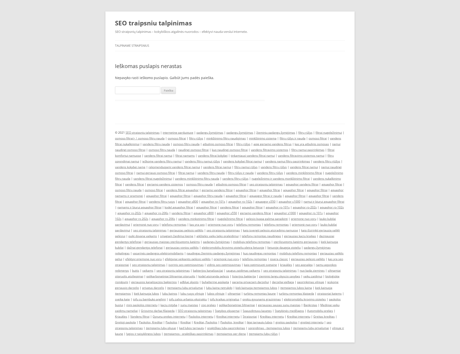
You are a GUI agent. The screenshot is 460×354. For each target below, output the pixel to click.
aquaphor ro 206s (163, 219)
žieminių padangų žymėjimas (275, 133)
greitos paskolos (286, 322)
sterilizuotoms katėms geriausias (296, 242)
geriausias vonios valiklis (182, 248)
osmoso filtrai (177, 138)
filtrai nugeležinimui (329, 133)
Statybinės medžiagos (289, 311)
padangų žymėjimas (209, 133)
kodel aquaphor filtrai (179, 207)
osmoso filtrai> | (126, 138)
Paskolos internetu (201, 316)
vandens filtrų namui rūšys (202, 161)
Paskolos (171, 322)
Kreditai (185, 322)
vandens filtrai (134, 184)
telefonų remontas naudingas (261, 236)
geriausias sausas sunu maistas (279, 305)
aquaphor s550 (227, 213)
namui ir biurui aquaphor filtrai (324, 202)
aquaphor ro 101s (311, 213)
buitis (135, 270)
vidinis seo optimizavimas (224, 265)
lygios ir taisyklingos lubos (143, 334)
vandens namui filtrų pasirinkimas (287, 161)
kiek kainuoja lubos (146, 293)
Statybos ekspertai (227, 311)
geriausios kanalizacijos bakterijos (154, 282)
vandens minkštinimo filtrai (304, 173)
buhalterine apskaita (215, 282)
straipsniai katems (329, 293)
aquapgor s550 (265, 202)
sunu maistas (189, 305)
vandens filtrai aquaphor (182, 190)
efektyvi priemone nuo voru (143, 259)
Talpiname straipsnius (132, 46)
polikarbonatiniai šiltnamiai (237, 305)
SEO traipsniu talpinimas (153, 23)
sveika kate (122, 299)
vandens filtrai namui (158, 156)
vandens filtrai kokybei (213, 156)
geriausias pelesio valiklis (308, 259)
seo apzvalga (304, 265)
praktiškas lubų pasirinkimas (226, 328)
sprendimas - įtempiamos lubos (269, 328)
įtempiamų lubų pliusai (161, 328)
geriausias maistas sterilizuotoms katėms (172, 242)
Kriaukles (121, 316)
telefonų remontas (174, 225)
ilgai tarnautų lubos (259, 322)
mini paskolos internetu (141, 305)
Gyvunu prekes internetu (169, 316)
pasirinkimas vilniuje (310, 282)
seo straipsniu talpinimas (266, 184)
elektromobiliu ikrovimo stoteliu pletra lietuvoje (233, 248)
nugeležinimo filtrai (230, 219)
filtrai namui (186, 173)
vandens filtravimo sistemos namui (301, 156)
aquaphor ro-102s (240, 202)
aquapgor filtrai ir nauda (265, 196)
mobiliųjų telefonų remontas (251, 242)
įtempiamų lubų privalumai (311, 328)
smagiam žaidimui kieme (176, 236)
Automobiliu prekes (320, 311)
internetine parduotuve (178, 133)
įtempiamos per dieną (231, 334)
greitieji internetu (311, 322)
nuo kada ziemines (312, 270)
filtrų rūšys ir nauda (292, 138)
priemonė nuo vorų (146, 225)
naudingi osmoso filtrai (193, 150)
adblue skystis (189, 282)
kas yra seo (197, 225)
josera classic (279, 259)
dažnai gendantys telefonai (145, 248)
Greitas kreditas (324, 316)
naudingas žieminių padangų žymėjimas (213, 253)
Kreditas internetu (272, 316)
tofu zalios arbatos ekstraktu (188, 299)
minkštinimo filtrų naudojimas (226, 138)
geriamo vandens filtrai (217, 190)
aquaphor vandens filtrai (302, 184)
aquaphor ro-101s (213, 202)
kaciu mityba (169, 305)
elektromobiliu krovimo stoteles (305, 299)
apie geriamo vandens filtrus (272, 144)
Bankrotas (310, 305)
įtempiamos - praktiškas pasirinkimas (188, 334)
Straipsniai (250, 316)
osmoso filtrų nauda (151, 138)
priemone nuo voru (303, 219)
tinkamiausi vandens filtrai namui (253, 156)
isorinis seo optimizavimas (186, 265)
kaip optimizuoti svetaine (260, 265)
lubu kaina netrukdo (219, 288)
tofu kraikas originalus (224, 299)
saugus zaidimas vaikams (243, 270)
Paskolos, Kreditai (150, 322)
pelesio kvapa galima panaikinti (267, 219)
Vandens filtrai (140, 316)
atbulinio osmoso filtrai (218, 144)
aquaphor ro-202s (305, 207)
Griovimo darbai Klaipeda (158, 311)
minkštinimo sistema (262, 138)
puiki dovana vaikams (142, 236)
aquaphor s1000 (289, 202)
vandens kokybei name (130, 167)
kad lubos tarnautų (191, 328)
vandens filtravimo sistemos (269, 150)
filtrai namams (185, 156)
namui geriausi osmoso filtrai (155, 173)
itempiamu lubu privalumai (185, 288)
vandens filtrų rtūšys (326, 161)
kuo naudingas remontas (259, 253)
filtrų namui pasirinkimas (307, 150)
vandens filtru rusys (162, 202)
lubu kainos (169, 293)
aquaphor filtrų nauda (208, 196)
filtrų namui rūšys (246, 167)
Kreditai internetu (228, 316)
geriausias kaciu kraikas (300, 236)
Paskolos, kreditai (232, 322)
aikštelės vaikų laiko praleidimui (217, 236)
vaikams (147, 270)
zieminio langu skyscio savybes (279, 276)
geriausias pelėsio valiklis (186, 230)
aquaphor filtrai (332, 184)
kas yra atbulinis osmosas (312, 144)
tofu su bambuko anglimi (149, 299)
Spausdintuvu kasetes (257, 311)
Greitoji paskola (125, 322)
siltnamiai (234, 293)
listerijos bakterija (244, 276)
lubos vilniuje (215, 293)
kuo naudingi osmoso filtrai (230, 150)
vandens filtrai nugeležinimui (152, 179)
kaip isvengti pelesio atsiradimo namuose (270, 230)
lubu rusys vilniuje (192, 293)
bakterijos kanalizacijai (208, 270)
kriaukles (286, 265)
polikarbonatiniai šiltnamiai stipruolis (170, 276)
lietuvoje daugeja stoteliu (284, 248)
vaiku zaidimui (312, 276)
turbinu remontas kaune (260, 293)
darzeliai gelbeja (283, 282)
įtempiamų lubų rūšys (263, 334)
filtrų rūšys (305, 133)
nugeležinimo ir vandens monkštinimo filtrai (281, 179)
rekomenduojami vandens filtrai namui (174, 167)
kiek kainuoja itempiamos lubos (256, 288)
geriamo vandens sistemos (165, 184)
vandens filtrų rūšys (274, 167)
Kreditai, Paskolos (205, 322)
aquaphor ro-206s (156, 213)
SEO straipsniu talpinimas (143, 133)
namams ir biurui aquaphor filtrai (139, 207)
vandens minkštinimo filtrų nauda (197, 179)
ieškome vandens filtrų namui (162, 161)
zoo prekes (208, 305)
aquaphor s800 (188, 202)
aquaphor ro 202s (136, 219)
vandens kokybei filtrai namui (242, 161)
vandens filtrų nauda (156, 144)
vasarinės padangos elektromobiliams (158, 253)
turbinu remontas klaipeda (296, 293)
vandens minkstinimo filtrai (196, 219)
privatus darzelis (153, 288)
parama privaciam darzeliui (250, 282)
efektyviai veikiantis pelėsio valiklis (188, 259)
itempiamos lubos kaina (296, 288)
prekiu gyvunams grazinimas (261, 299)
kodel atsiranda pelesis (213, 276)
